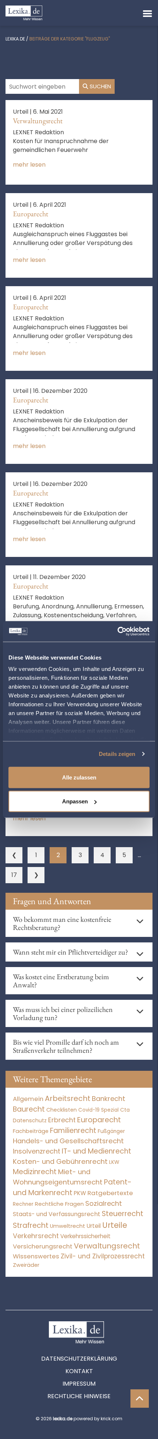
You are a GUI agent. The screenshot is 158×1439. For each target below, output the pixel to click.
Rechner (23, 1204)
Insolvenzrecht (36, 1151)
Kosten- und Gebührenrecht (60, 1161)
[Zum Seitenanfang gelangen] (139, 1398)
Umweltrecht (67, 1226)
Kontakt (79, 1371)
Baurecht (29, 1109)
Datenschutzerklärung (79, 1358)
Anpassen (75, 801)
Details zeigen (117, 754)
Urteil (94, 1226)
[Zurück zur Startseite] (24, 12)
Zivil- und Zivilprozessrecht (103, 1256)
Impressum (79, 1383)
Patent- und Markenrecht (72, 1187)
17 (14, 875)
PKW (80, 1193)
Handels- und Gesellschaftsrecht (68, 1140)
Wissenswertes (36, 1256)
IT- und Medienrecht (96, 1151)
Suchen (99, 86)
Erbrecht (62, 1119)
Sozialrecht (103, 1203)
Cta (125, 1109)
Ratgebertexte (110, 1192)
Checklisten (61, 1109)
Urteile (114, 1225)
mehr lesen (29, 164)
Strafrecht (31, 1225)
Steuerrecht (122, 1214)
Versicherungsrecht (42, 1246)
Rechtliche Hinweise (79, 1396)
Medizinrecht (35, 1172)
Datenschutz (30, 1120)
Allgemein (28, 1098)
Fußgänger (111, 1131)
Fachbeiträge (31, 1131)
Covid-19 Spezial (98, 1109)
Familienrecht (73, 1131)
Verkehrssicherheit (85, 1236)
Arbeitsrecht (67, 1098)
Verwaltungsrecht (37, 120)
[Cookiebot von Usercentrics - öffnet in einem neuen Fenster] (117, 631)
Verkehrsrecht (36, 1235)
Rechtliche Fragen (59, 1204)
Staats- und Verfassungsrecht (56, 1214)
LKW (114, 1162)
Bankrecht (108, 1098)
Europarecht (30, 213)
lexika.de (15, 39)
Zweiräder (26, 1265)
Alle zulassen (79, 777)
